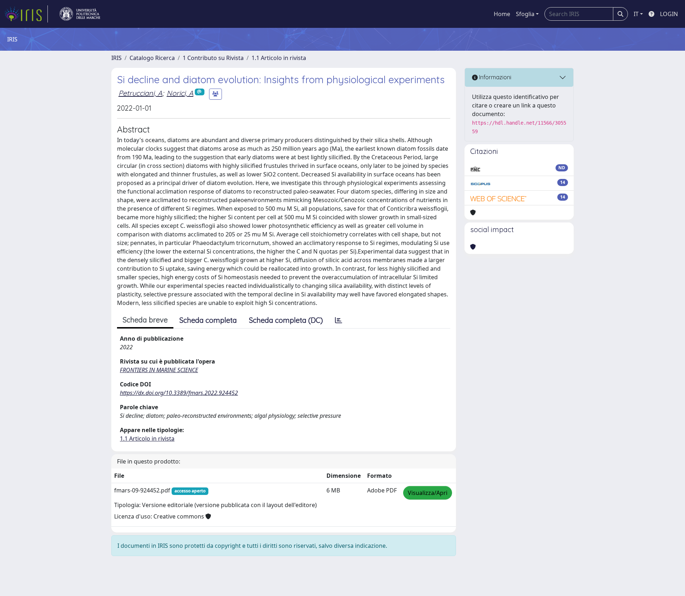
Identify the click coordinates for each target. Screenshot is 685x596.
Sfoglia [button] (525, 14)
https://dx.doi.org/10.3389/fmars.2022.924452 (179, 393)
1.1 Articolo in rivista (279, 58)
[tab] (338, 320)
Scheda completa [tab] (208, 320)
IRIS (116, 58)
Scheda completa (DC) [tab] (286, 320)
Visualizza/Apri (427, 493)
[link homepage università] (80, 13)
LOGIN (669, 14)
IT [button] (636, 14)
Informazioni (494, 77)
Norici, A (180, 93)
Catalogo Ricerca (152, 58)
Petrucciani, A (140, 93)
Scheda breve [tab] (145, 319)
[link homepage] (26, 13)
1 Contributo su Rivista (213, 58)
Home (502, 14)
